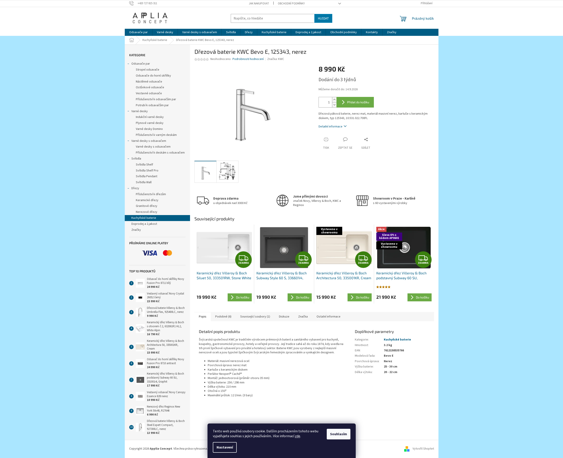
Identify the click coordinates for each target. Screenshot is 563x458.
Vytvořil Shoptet (423, 448)
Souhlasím (338, 434)
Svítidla (136, 158)
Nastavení (225, 447)
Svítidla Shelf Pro (147, 170)
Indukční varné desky (150, 117)
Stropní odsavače (147, 69)
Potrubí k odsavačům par (152, 105)
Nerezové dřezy (146, 212)
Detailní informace (330, 126)
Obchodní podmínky (291, 4)
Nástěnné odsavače (149, 81)
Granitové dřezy (146, 206)
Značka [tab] (303, 316)
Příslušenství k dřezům (151, 194)
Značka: (275, 59)
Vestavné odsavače (149, 93)
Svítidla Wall (144, 182)
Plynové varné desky (149, 123)
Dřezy (135, 188)
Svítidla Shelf (144, 164)
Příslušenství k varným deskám (156, 135)
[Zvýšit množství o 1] (334, 99)
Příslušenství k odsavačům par (156, 99)
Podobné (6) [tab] (223, 316)
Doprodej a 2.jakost (144, 224)
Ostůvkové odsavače (150, 87)
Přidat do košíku (358, 102)
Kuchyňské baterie (143, 218)
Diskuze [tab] (284, 316)
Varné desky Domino (149, 129)
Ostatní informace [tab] (328, 316)
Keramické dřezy (147, 200)
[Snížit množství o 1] (334, 104)
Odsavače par (140, 64)
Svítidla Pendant (146, 176)
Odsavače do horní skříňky (153, 75)
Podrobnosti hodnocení (248, 59)
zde (297, 436)
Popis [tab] (202, 316)
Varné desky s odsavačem (148, 141)
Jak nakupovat (259, 4)
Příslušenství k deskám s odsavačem (160, 152)
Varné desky (139, 111)
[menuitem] (138, 32)
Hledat (323, 18)
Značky (136, 230)
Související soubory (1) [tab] (255, 316)
